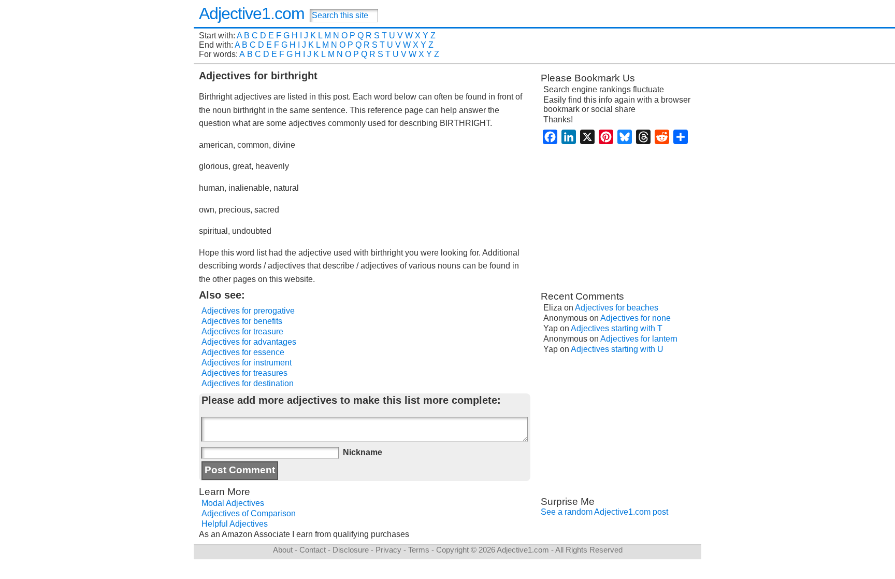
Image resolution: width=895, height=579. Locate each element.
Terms (418, 549)
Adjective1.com (252, 13)
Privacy (388, 549)
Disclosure (351, 549)
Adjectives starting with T (616, 328)
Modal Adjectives (232, 503)
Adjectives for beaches (616, 307)
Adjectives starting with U (617, 349)
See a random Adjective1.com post (604, 511)
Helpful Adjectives (234, 523)
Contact (312, 549)
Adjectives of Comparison (248, 513)
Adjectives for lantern (638, 338)
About (283, 549)
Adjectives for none (635, 318)
